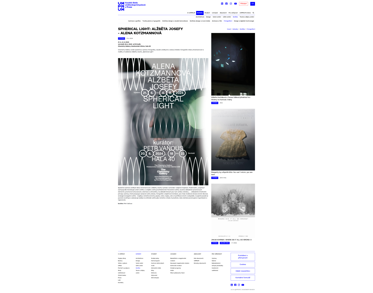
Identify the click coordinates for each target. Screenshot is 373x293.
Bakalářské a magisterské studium (178, 259)
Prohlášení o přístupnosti (243, 257)
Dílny (152, 270)
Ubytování (154, 275)
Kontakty (120, 282)
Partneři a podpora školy (123, 269)
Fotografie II (228, 21)
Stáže (172, 270)
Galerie (214, 260)
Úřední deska (122, 275)
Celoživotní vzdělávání (215, 269)
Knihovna (153, 272)
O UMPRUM (191, 13)
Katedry (200, 13)
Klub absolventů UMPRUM (198, 259)
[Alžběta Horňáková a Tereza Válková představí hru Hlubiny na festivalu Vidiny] (233, 64)
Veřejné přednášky (217, 265)
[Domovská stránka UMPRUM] (131, 6)
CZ (253, 3)
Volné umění (217, 17)
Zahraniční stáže (156, 268)
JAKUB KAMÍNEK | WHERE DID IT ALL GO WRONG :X (231, 240)
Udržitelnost (121, 272)
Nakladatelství (216, 263)
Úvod (229, 29)
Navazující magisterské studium (179, 263)
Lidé (119, 280)
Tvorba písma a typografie (151, 21)
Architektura (200, 17)
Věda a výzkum (122, 263)
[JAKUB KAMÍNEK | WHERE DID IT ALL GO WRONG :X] (233, 211)
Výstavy (214, 258)
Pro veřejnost (233, 13)
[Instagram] (231, 4)
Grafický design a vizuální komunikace (175, 21)
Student (207, 13)
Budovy (120, 260)
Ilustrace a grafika (134, 21)
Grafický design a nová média (200, 21)
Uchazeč (215, 13)
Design (208, 17)
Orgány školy (122, 258)
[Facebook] (226, 4)
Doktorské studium (176, 265)
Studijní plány (155, 258)
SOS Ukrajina (155, 277)
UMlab (120, 265)
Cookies (243, 264)
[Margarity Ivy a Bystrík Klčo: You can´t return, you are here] (233, 140)
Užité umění (227, 17)
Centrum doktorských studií (157, 264)
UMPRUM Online (245, 13)
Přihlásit (243, 3)
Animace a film (217, 21)
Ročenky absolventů (200, 263)
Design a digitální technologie (244, 21)
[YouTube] (235, 4)
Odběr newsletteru (243, 271)
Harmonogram (155, 260)
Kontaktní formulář (243, 277)
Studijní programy (175, 268)
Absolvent (223, 13)
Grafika (235, 17)
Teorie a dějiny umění (247, 17)
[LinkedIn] (222, 4)
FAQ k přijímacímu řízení (177, 272)
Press (119, 277)
